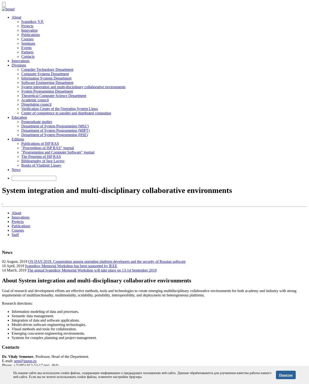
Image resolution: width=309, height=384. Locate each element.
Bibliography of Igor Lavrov (43, 161)
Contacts (28, 56)
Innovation (29, 30)
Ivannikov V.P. (32, 22)
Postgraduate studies (36, 122)
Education (19, 117)
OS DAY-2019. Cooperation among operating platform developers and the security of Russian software (107, 261)
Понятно (286, 375)
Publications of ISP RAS (40, 143)
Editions (18, 139)
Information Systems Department (46, 78)
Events (26, 48)
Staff (15, 235)
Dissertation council (36, 104)
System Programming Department (47, 91)
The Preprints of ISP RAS (41, 157)
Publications (30, 35)
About (16, 17)
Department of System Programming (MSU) (55, 126)
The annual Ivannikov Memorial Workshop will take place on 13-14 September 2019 (92, 270)
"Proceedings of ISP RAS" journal (47, 148)
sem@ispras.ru (25, 361)
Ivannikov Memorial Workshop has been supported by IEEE (71, 266)
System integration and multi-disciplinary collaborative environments (73, 87)
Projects (27, 26)
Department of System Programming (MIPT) (55, 130)
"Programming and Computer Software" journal (57, 152)
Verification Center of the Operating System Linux (59, 109)
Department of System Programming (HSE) (54, 135)
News (16, 170)
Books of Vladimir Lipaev (41, 165)
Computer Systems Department (45, 74)
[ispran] (2, 202)
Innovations (20, 61)
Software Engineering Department (47, 83)
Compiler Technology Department (47, 69)
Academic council (35, 100)
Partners (27, 52)
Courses (27, 39)
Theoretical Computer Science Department (53, 96)
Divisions (19, 65)
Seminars (28, 43)
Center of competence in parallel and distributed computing (66, 113)
